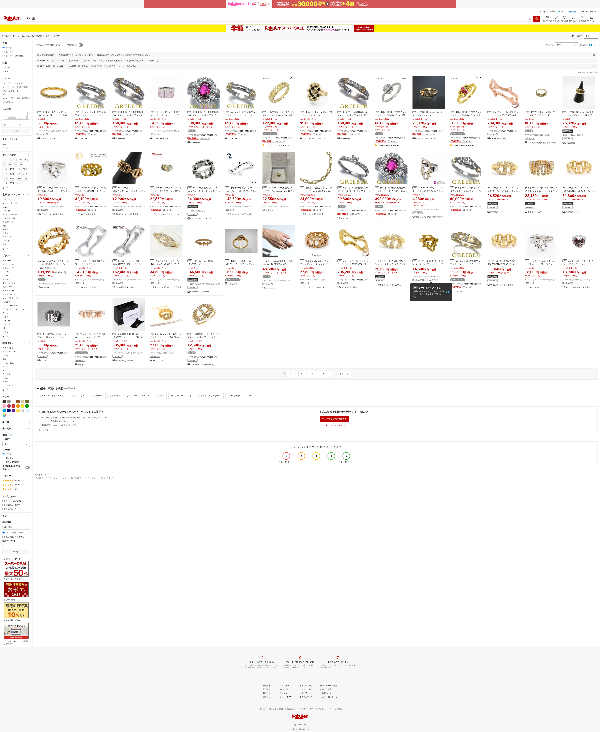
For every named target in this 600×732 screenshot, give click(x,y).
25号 (12, 183)
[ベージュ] (22, 401)
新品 (4, 144)
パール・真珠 (8, 363)
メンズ (5, 71)
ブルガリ (6, 302)
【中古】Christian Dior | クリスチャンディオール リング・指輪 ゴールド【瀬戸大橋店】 (578, 115)
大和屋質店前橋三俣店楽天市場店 (542, 143)
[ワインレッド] (9, 406)
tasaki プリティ (235, 395)
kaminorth (44, 287)
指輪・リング (107, 478)
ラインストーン (9, 355)
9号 (21, 164)
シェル (5, 378)
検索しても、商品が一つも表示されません (59, 425)
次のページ (344, 374)
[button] (589, 12)
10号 (5, 169)
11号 (12, 169)
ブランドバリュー (47, 139)
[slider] (2, 120)
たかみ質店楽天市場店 (87, 287)
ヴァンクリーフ (79, 395)
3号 (15, 160)
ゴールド (6, 199)
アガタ (5, 317)
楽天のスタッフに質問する (334, 419)
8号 (15, 164)
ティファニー (8, 290)
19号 (12, 178)
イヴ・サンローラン (10, 298)
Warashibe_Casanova (199, 292)
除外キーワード (9, 541)
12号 (19, 169)
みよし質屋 (232, 284)
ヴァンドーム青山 (10, 305)
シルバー (6, 207)
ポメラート (98, 395)
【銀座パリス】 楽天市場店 (126, 214)
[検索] (537, 19)
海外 (11, 435)
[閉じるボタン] (594, 54)
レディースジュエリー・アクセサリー (80, 478)
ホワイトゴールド (10, 214)
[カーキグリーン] (27, 401)
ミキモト (6, 332)
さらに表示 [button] (8, 102)
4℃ (3, 328)
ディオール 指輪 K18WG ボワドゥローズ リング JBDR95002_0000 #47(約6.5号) (91, 264)
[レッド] (13, 406)
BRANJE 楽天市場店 (86, 214)
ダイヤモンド (8, 348)
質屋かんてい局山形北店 (313, 214)
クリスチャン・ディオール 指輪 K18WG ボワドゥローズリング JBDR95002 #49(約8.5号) (128, 264)
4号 (21, 160)
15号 (12, 174)
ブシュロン (115, 395)
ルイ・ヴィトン (9, 283)
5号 (26, 160)
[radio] (3, 48)
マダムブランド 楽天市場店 (389, 285)
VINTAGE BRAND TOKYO (201, 219)
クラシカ (269, 210)
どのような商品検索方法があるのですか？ (59, 421)
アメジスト (7, 374)
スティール (7, 237)
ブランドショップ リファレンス (166, 214)
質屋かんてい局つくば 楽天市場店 (167, 287)
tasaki (251, 395)
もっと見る (43, 430)
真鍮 (4, 226)
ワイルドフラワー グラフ (209, 395)
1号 (4, 160)
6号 (4, 164)
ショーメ (6, 324)
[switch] (27, 467)
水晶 (4, 359)
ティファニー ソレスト (181, 395)
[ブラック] (4, 401)
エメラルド (7, 382)
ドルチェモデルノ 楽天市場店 (577, 287)
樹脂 (4, 244)
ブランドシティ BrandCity (314, 139)
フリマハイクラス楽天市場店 (202, 365)
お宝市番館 (570, 143)
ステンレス (7, 241)
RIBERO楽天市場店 (498, 139)
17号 (25, 174)
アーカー (6, 320)
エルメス (6, 279)
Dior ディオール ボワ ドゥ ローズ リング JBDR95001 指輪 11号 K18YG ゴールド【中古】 (353, 264)
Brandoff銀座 (533, 287)
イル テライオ (271, 288)
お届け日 (6, 450)
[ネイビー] (9, 410)
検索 (17, 131)
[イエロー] (22, 406)
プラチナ (6, 211)
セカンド (44, 361)
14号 (5, 174)
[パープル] (13, 410)
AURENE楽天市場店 (161, 139)
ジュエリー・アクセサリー (47, 478)
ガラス (5, 233)
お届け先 (6, 439)
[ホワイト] (13, 401)
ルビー (5, 370)
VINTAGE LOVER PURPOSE (277, 145)
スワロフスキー (9, 264)
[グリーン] (27, 406)
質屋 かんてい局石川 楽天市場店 (428, 217)
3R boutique (158, 361)
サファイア (7, 367)
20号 (19, 178)
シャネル (6, 272)
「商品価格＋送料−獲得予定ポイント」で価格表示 (55, 45)
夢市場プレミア (496, 212)
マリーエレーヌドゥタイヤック (51, 395)
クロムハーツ (8, 268)
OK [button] (447, 292)
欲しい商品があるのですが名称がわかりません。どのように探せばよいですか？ (75, 417)
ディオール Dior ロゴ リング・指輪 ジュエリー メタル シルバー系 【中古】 (54, 190)
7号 (10, 164)
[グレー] (9, 401)
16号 (19, 174)
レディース (7, 67)
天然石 (5, 229)
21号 (25, 178)
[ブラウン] (18, 401)
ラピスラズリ (8, 385)
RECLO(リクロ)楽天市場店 (51, 214)
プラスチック (8, 222)
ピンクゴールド (9, 218)
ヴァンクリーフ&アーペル (13, 309)
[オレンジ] (18, 406)
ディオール (7, 260)
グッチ (5, 275)
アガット (6, 313)
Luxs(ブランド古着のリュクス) (428, 139)
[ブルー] (4, 410)
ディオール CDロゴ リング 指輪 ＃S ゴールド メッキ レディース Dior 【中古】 (128, 190)
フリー (19, 183)
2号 (10, 160)
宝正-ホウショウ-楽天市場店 (240, 214)
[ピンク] (4, 406)
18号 (5, 178)
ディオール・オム (10, 294)
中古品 (5, 148)
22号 (5, 183)
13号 (25, 169)
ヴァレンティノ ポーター (138, 395)
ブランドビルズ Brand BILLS (315, 287)
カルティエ (7, 287)
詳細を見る (131, 66)
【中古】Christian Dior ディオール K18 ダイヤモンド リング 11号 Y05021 (541, 115)
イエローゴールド (10, 203)
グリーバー (82, 139)
